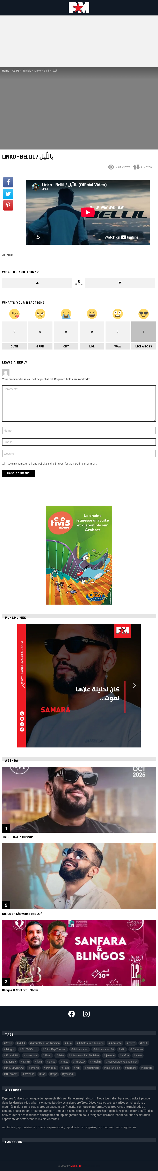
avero (132, 1043)
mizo (65, 1061)
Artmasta (116, 1043)
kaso (139, 1055)
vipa (54, 1074)
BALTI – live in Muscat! (17, 837)
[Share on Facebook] (8, 182)
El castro (137, 1049)
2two (9, 1043)
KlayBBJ (11, 1061)
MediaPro (75, 1165)
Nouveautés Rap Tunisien (122, 1061)
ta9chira (29, 1074)
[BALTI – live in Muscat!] (79, 800)
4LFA (22, 1043)
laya (39, 1061)
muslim (96, 1061)
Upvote (37, 283)
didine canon (80, 1049)
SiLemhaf (11, 1074)
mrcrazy (80, 1061)
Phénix (35, 1067)
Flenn (48, 1055)
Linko (8, 255)
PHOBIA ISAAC (15, 1067)
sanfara (147, 1067)
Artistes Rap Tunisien (91, 1043)
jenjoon (110, 1055)
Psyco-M (51, 1067)
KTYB (26, 1061)
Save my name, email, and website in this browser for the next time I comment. (52, 463)
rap (78, 1067)
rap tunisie (93, 1067)
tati (43, 1074)
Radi (66, 1067)
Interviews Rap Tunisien (85, 1055)
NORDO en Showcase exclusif (22, 914)
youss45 (69, 1074)
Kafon (125, 1055)
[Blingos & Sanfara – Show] (79, 953)
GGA (61, 1055)
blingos (10, 1049)
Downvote (120, 283)
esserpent (32, 1055)
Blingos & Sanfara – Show (20, 990)
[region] (79, 685)
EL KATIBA (12, 1055)
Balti (145, 1043)
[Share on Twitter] (8, 194)
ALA (69, 1043)
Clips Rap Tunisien (55, 1049)
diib (123, 1049)
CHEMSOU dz (30, 1049)
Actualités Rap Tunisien (46, 1043)
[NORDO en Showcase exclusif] (79, 876)
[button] (23, 685)
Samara (131, 1067)
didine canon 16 (104, 1049)
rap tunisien (113, 1067)
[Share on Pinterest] (8, 205)
